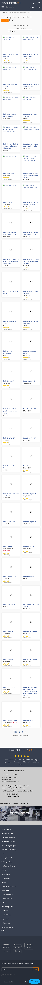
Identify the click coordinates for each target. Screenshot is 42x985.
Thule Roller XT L (29, 721)
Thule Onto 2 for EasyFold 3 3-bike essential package (31, 175)
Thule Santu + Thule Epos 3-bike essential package (10, 411)
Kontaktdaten (6, 915)
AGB (3, 854)
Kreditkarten (6, 878)
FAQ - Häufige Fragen (9, 846)
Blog (3, 903)
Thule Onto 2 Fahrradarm (7, 352)
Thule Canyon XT (8, 381)
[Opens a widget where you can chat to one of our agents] (34, 981)
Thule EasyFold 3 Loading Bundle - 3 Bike (30, 145)
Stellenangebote (7, 907)
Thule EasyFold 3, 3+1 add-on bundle (30, 55)
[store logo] (11, 3)
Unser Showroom (7, 894)
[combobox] (15, 7)
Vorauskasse (6, 874)
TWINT (4, 870)
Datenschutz (6, 923)
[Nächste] (28, 732)
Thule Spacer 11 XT (29, 577)
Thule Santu (27, 466)
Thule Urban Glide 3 (9, 522)
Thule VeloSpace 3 (29, 494)
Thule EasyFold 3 (8, 173)
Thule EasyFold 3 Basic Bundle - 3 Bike (31, 85)
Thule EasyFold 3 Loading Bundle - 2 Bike (30, 233)
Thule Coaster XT (29, 381)
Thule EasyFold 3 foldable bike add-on (30, 203)
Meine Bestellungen (8, 837)
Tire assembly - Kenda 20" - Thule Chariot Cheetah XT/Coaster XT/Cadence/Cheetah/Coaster (31, 691)
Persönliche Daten (8, 833)
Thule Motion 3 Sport (10, 721)
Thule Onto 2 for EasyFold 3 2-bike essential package (31, 261)
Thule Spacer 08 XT (9, 604)
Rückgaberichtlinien (8, 858)
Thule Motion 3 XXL (9, 577)
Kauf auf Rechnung (8, 866)
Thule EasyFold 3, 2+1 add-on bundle (10, 115)
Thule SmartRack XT (9, 632)
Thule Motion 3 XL (9, 547)
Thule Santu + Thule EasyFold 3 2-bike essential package (11, 261)
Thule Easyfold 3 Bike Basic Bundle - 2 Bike (10, 233)
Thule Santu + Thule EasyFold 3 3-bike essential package (11, 146)
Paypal (4, 882)
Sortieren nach (21, 28)
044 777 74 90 (11, 774)
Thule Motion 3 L (29, 547)
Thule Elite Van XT (29, 409)
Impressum (5, 919)
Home (3, 12)
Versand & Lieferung (8, 850)
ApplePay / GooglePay (9, 886)
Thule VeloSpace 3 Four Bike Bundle (11, 495)
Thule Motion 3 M (9, 687)
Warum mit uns (7, 898)
